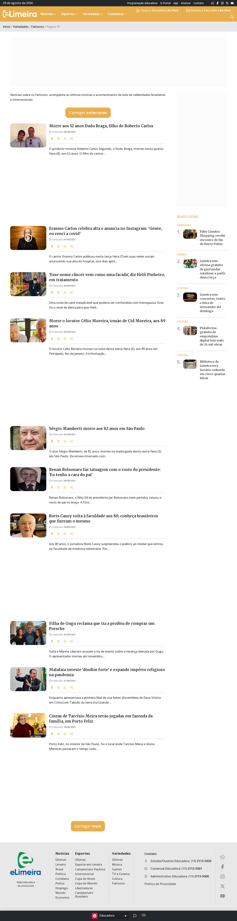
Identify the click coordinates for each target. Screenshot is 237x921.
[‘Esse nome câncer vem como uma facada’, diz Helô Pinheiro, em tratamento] (28, 284)
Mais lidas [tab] (187, 216)
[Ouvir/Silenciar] (143, 916)
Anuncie (186, 3)
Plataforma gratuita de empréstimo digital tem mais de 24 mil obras (212, 336)
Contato (198, 3)
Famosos (37, 27)
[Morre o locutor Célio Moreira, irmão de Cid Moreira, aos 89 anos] (28, 330)
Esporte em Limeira (88, 864)
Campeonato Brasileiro (84, 894)
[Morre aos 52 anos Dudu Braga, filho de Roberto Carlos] (28, 135)
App (175, 3)
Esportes (82, 853)
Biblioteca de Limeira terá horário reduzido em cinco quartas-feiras (213, 370)
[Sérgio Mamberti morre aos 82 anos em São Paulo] (28, 438)
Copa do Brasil (85, 879)
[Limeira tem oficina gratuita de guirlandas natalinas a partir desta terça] (190, 263)
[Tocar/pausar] (135, 916)
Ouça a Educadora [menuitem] (159, 10)
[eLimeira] (25, 863)
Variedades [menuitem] (91, 14)
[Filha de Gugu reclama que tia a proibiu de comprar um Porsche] (28, 633)
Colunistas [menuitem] (116, 14)
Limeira (60, 864)
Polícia (59, 883)
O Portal (165, 3)
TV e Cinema (121, 874)
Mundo (60, 893)
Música (117, 864)
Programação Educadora (142, 3)
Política (60, 874)
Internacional (84, 874)
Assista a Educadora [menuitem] (210, 10)
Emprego (61, 888)
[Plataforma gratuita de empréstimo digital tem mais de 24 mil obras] (190, 330)
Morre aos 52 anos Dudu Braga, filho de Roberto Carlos (101, 126)
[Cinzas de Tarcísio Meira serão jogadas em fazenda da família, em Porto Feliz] (28, 726)
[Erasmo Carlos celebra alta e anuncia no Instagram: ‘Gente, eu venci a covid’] (28, 238)
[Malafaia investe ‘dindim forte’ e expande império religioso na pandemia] (28, 679)
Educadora (106, 915)
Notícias (62, 853)
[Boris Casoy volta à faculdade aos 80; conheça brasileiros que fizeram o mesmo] (28, 525)
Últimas (60, 860)
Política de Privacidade (160, 884)
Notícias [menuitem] (47, 14)
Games (117, 869)
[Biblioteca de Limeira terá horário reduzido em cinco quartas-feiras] (190, 364)
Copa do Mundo (86, 883)
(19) (201, 861)
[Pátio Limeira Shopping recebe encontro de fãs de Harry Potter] (190, 234)
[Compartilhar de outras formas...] (71, 139)
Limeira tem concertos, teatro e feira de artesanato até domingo (212, 302)
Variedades (21, 27)
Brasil (59, 869)
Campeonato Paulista (90, 869)
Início (6, 27)
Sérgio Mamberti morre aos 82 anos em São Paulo (97, 428)
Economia (62, 897)
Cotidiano (62, 879)
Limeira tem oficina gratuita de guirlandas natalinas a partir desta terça (213, 269)
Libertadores (84, 888)
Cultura (117, 879)
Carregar (88, 112)
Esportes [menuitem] (67, 14)
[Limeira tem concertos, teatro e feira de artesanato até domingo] (190, 297)
